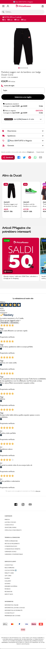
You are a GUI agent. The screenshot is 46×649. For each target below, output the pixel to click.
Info (41, 106)
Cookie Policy (9, 613)
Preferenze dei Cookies (12, 615)
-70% (5, 184)
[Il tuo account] (8, 6)
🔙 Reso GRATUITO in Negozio (23, 2)
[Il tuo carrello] (42, 6)
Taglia (5, 90)
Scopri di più (40, 152)
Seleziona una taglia (23, 97)
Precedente (4, 322)
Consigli (6, 241)
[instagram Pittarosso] (23, 504)
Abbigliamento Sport (32, 152)
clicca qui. (38, 491)
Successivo (14, 322)
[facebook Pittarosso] (16, 504)
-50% (25, 184)
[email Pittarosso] (30, 504)
